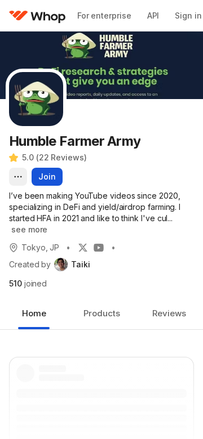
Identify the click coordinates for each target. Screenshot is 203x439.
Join (47, 176)
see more (29, 229)
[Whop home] (37, 16)
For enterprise (104, 15)
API (153, 15)
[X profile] (83, 247)
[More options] (18, 177)
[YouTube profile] (98, 247)
